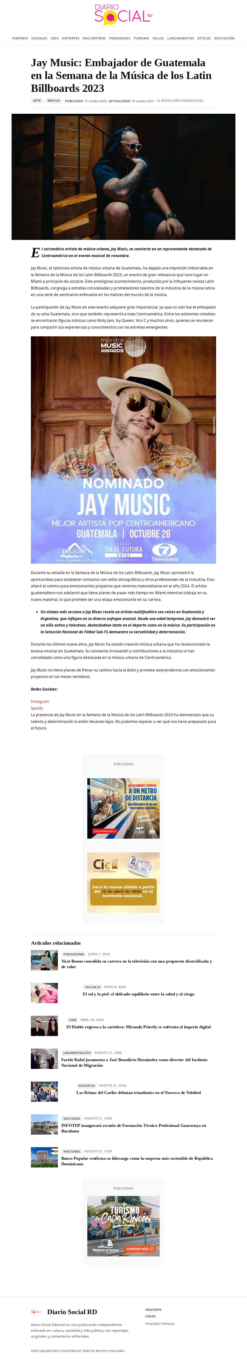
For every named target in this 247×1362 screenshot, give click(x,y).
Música (54, 101)
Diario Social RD (72, 1312)
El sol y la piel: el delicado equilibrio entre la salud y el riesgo (138, 994)
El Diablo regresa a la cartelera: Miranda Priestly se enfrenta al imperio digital (139, 1026)
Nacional (72, 1119)
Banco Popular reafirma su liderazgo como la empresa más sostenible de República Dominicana (137, 1161)
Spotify (37, 708)
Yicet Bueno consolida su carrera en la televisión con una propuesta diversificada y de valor (136, 964)
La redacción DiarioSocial (180, 101)
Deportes (87, 1086)
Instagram (40, 701)
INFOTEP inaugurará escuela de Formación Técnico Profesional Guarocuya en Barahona (133, 1128)
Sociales (93, 987)
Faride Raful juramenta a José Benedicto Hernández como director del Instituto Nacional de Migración (134, 1062)
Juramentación (77, 1053)
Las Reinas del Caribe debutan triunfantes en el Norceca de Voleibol (138, 1092)
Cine (73, 1020)
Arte (37, 101)
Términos (168, 1324)
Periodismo (73, 954)
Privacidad (152, 1324)
